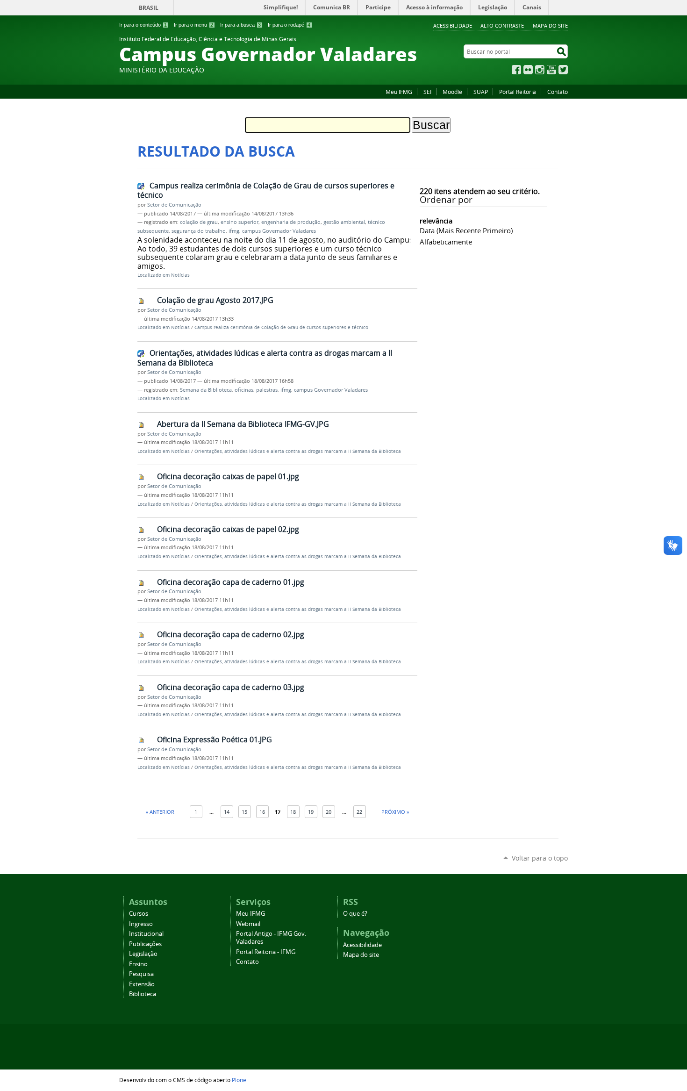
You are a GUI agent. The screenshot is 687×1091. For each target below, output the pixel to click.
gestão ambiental (344, 222)
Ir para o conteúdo (143, 25)
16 (262, 811)
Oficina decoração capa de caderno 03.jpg (230, 687)
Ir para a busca (240, 25)
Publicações (145, 944)
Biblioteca (142, 994)
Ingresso (141, 924)
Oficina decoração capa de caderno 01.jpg (230, 582)
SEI (427, 91)
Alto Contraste (502, 25)
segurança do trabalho (199, 231)
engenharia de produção (291, 222)
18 (293, 811)
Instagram (539, 69)
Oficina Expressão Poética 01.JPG (214, 739)
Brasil (148, 8)
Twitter (563, 69)
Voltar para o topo (540, 858)
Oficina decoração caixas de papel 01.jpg (228, 476)
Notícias (180, 275)
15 (244, 811)
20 (328, 811)
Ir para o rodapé (289, 25)
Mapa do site (550, 25)
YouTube (551, 69)
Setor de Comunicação (174, 204)
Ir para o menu (193, 25)
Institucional (146, 934)
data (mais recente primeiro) (466, 230)
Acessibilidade (452, 25)
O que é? (355, 914)
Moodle (452, 91)
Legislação (143, 954)
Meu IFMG (399, 91)
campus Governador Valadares (279, 231)
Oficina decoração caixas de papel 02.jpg (228, 529)
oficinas (244, 390)
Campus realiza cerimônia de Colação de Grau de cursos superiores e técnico (265, 190)
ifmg (234, 231)
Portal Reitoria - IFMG (265, 952)
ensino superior (239, 222)
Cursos (138, 914)
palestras (267, 390)
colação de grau (199, 222)
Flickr (528, 69)
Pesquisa (141, 974)
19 (311, 811)
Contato (557, 91)
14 (226, 811)
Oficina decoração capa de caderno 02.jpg (230, 634)
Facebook (516, 69)
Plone (239, 1080)
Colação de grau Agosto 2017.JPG (215, 300)
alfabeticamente (446, 241)
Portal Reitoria (517, 91)
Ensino (138, 964)
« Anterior (160, 811)
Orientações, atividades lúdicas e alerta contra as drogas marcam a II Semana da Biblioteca (264, 358)
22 (359, 811)
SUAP (480, 91)
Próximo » (395, 811)
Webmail (248, 924)
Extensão (142, 984)
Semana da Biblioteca (206, 390)
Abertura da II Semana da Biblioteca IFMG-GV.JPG (243, 424)
